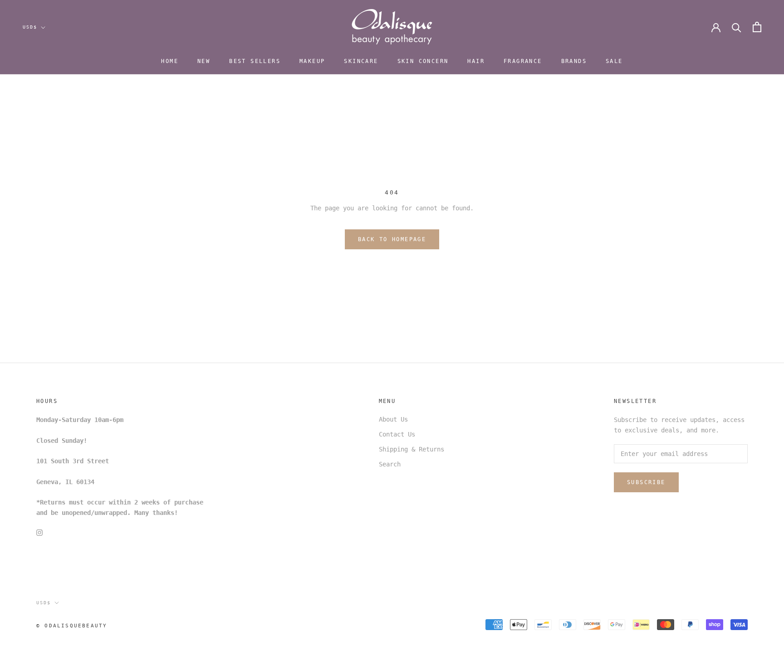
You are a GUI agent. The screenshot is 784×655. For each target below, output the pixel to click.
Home (169, 61)
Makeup (312, 61)
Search (390, 464)
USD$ (30, 26)
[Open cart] (757, 27)
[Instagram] (39, 532)
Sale (614, 61)
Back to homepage (392, 239)
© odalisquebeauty (71, 626)
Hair (476, 61)
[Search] (736, 27)
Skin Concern (423, 61)
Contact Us (397, 434)
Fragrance (523, 61)
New (203, 61)
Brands (574, 61)
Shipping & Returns (411, 449)
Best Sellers (254, 61)
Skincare (361, 61)
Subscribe (646, 482)
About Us (393, 419)
